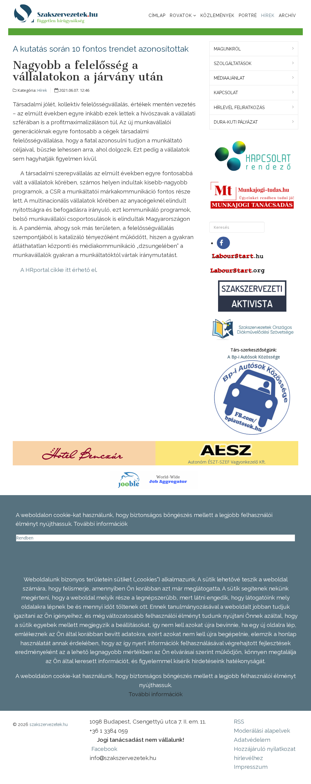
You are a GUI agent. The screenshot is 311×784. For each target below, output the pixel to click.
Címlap (157, 15)
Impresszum (251, 766)
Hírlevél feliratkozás (239, 107)
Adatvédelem (252, 739)
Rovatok (181, 15)
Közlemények (217, 15)
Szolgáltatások (232, 63)
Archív (287, 15)
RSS (239, 721)
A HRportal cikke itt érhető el (58, 269)
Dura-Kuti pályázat (236, 122)
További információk (155, 694)
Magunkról (227, 48)
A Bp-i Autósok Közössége (253, 357)
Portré (248, 15)
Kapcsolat (226, 92)
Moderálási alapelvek (262, 730)
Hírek (268, 15)
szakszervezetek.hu (48, 724)
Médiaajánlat (229, 78)
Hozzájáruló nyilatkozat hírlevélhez (265, 753)
